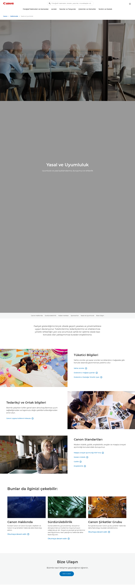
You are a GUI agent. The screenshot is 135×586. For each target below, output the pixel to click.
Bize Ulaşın (100, 315)
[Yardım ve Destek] (113, 9)
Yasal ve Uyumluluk (87, 315)
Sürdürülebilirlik (50, 315)
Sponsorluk (75, 315)
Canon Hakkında (37, 315)
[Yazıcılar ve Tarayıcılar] (77, 9)
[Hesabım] (130, 3)
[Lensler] (57, 9)
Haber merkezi (63, 315)
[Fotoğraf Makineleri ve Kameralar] (49, 9)
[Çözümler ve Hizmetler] (97, 9)
